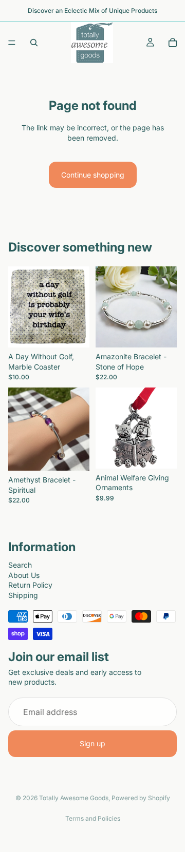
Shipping (23, 594)
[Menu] (12, 42)
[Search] (34, 42)
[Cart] (172, 42)
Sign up (92, 743)
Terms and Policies (92, 818)
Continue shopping (92, 174)
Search (20, 564)
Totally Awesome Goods (73, 798)
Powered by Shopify (141, 798)
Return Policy (30, 584)
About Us (24, 574)
